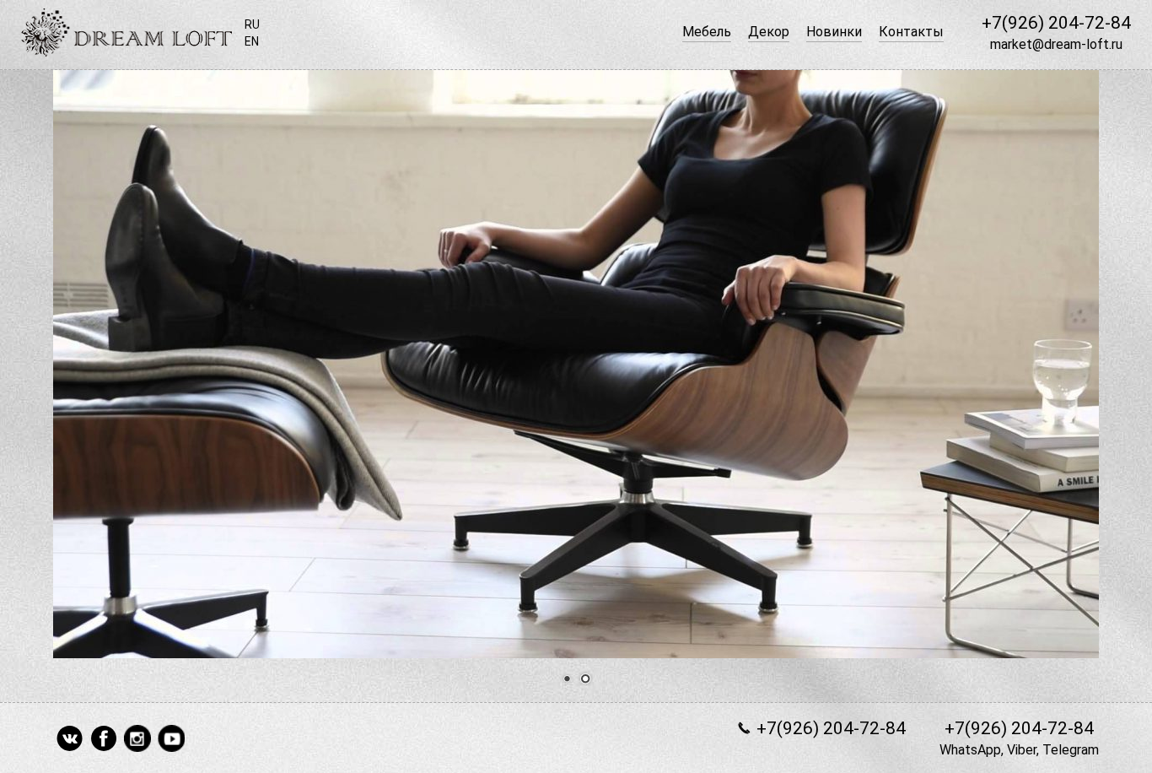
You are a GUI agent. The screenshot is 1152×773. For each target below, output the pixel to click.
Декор (768, 32)
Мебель (706, 32)
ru (252, 24)
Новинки (834, 32)
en (252, 41)
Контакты (911, 32)
